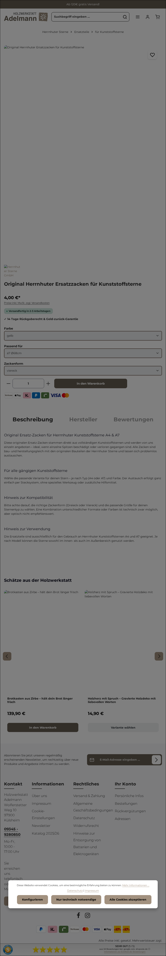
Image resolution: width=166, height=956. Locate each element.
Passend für (13, 346)
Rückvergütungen (130, 811)
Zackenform (13, 363)
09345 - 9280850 (12, 832)
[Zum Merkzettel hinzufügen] (152, 54)
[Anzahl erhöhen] (48, 383)
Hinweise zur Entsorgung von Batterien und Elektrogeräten (87, 843)
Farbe (8, 328)
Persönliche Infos (129, 796)
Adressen (122, 819)
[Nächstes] (159, 656)
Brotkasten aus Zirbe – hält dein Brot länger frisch (40, 700)
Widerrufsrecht (86, 826)
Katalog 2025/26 (45, 833)
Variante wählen (123, 727)
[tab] (33, 419)
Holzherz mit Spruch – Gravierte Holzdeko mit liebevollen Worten (122, 700)
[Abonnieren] (156, 759)
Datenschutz (84, 818)
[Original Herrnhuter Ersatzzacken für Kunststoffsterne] (83, 150)
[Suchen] (125, 17)
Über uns (39, 796)
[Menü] (137, 16)
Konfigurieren (32, 899)
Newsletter (41, 826)
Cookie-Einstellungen (43, 814)
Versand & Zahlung (89, 796)
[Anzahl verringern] (8, 383)
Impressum (41, 803)
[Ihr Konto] (147, 16)
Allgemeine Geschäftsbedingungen (93, 806)
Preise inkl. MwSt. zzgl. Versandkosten (27, 302)
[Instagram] (87, 916)
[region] (83, 150)
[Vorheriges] (7, 656)
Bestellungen (126, 803)
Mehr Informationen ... (135, 885)
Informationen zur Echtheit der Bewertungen (125, 952)
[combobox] (86, 17)
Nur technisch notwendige (76, 899)
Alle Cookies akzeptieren (128, 899)
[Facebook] (79, 916)
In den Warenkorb (91, 383)
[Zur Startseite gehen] (26, 16)
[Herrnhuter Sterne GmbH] (12, 271)
